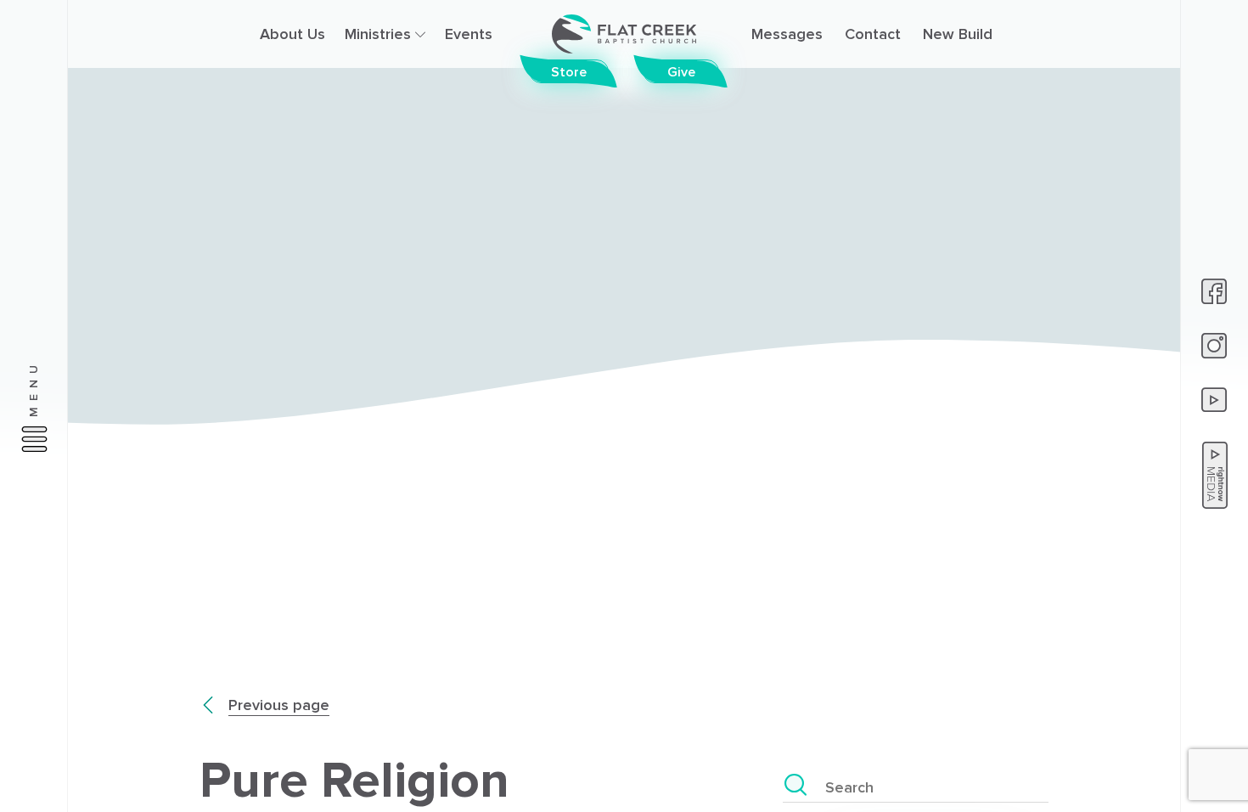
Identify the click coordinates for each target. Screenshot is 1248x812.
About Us (292, 34)
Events (468, 34)
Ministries (380, 34)
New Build (957, 34)
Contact (873, 34)
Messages (787, 34)
